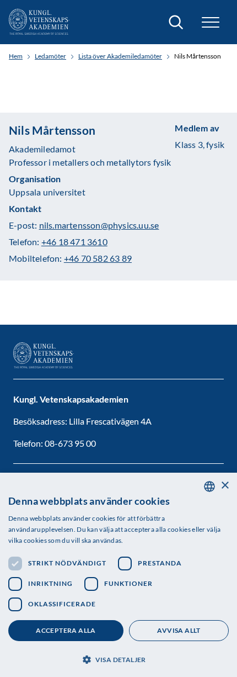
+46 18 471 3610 (74, 241)
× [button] (224, 486)
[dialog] (118, 575)
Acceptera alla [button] (66, 630)
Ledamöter (50, 56)
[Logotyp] (39, 22)
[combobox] (209, 486)
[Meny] (210, 22)
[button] (118, 658)
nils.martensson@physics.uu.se (99, 225)
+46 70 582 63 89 (98, 258)
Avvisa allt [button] (178, 630)
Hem (16, 56)
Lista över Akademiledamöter (120, 56)
